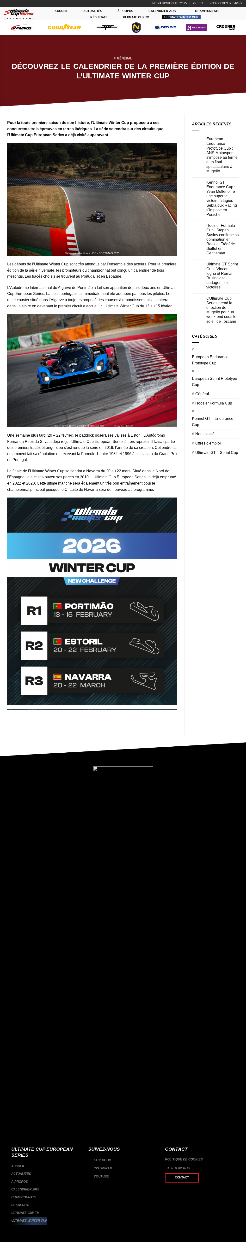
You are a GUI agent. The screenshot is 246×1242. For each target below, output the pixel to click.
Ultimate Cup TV (136, 17)
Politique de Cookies (184, 1159)
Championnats (207, 11)
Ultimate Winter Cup (181, 17)
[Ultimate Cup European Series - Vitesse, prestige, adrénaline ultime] (19, 14)
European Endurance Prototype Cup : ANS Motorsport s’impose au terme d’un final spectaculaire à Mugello (222, 155)
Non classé (205, 434)
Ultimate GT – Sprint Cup (216, 453)
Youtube (101, 1176)
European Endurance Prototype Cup (210, 360)
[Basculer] (79, 1189)
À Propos (125, 11)
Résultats (98, 17)
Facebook (102, 1160)
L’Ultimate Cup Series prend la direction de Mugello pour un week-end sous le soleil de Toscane (221, 309)
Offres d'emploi (208, 443)
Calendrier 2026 (162, 11)
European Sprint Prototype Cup (214, 381)
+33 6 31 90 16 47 (177, 1168)
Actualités (92, 11)
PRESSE (198, 3)
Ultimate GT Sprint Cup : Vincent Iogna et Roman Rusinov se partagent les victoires (222, 275)
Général (124, 58)
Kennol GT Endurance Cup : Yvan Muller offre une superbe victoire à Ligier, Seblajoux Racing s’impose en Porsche (221, 198)
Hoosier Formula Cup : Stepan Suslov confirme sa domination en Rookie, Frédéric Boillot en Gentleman (222, 239)
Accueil (61, 11)
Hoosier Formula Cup (213, 403)
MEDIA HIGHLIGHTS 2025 (169, 3)
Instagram (102, 1168)
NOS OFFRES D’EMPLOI (225, 3)
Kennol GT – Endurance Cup (212, 421)
